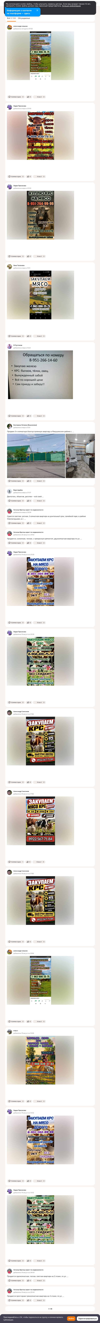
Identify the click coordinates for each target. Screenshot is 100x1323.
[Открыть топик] (50, 431)
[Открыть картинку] (36, 456)
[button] (16, 96)
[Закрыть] (37, 10)
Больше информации (71, 6)
